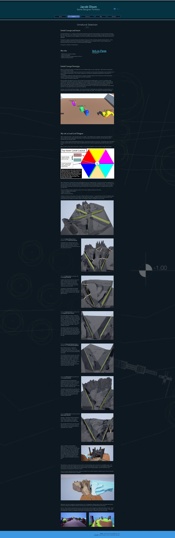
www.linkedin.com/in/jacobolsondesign (109, 535)
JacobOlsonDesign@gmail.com (112, 533)
